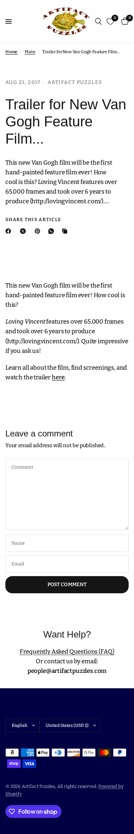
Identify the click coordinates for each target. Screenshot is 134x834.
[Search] (98, 21)
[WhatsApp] (52, 231)
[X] (24, 231)
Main (30, 51)
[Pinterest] (39, 231)
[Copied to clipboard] (66, 231)
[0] (124, 21)
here (58, 377)
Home (11, 51)
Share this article (33, 219)
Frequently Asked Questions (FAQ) (67, 651)
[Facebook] (9, 231)
